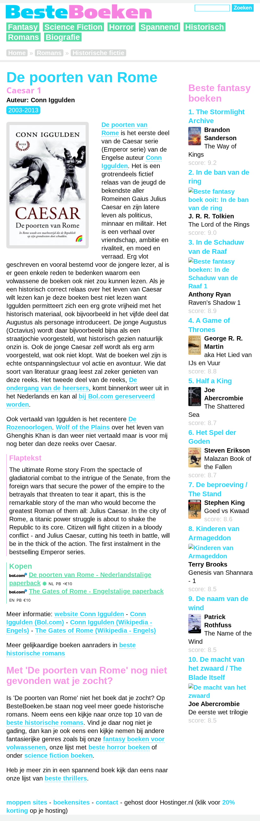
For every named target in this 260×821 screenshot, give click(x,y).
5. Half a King (210, 381)
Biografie (63, 37)
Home (17, 52)
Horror (121, 26)
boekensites (71, 802)
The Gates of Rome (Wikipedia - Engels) (95, 630)
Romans (23, 37)
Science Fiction (73, 26)
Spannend (159, 26)
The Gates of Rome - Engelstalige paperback (96, 591)
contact (107, 802)
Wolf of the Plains (83, 427)
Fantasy (23, 26)
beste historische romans (44, 722)
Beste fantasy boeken (219, 93)
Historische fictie (98, 52)
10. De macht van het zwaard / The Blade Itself (216, 668)
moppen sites (26, 802)
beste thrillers (66, 778)
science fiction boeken (58, 755)
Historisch (204, 26)
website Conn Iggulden (89, 614)
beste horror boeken (119, 747)
